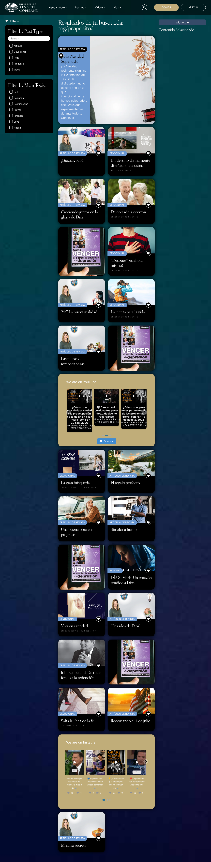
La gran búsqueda (75, 482)
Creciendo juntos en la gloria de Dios (79, 214)
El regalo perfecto (125, 482)
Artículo (18, 45)
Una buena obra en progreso (76, 532)
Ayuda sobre (57, 7)
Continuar (67, 118)
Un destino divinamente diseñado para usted (130, 163)
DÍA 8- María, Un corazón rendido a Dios (131, 580)
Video (17, 69)
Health (17, 127)
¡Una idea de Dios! (125, 625)
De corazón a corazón (128, 211)
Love (16, 121)
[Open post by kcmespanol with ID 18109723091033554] (137, 762)
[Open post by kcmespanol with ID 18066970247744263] (96, 762)
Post (16, 57)
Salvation (19, 97)
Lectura (80, 7)
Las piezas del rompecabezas (73, 361)
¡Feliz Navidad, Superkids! (72, 58)
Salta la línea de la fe (77, 720)
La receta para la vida (128, 311)
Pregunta (19, 63)
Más (116, 7)
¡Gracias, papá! (72, 160)
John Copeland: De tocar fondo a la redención (81, 675)
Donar (166, 7)
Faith (16, 92)
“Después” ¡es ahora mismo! (127, 263)
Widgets (181, 22)
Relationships (21, 103)
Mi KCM (193, 7)
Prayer (17, 109)
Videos (99, 7)
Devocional (20, 51)
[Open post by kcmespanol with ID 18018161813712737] (75, 762)
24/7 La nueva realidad (79, 311)
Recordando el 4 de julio (130, 720)
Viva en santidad (74, 625)
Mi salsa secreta (73, 845)
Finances (18, 115)
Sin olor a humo (124, 529)
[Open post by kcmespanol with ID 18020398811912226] (117, 762)
